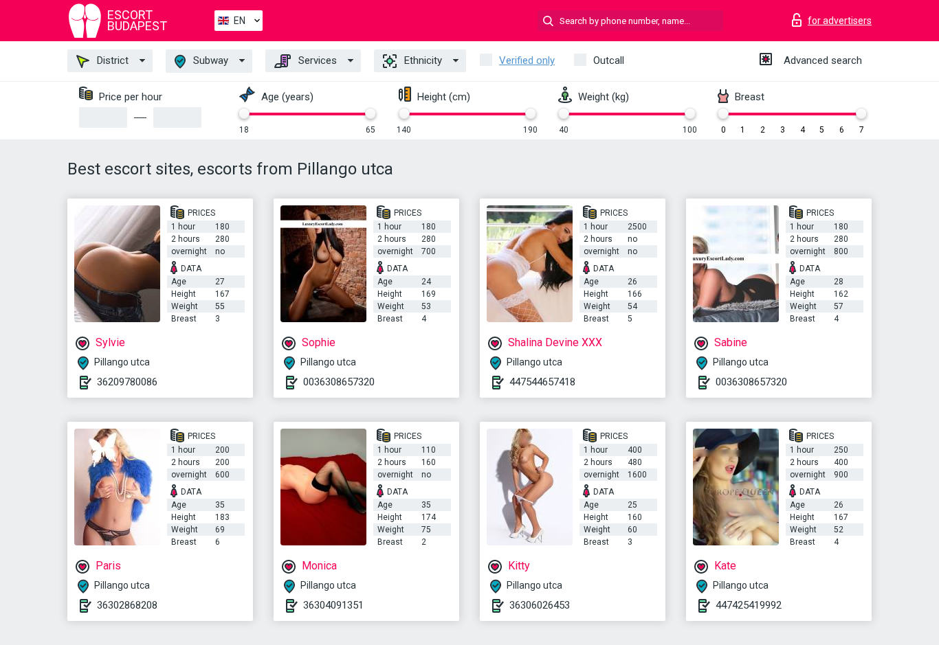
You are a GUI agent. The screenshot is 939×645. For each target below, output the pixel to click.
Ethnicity (421, 60)
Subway (209, 60)
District (111, 60)
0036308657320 (339, 382)
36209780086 (127, 382)
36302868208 (127, 605)
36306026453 (539, 605)
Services (316, 60)
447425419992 (749, 605)
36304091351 (333, 605)
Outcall (608, 60)
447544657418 (542, 382)
